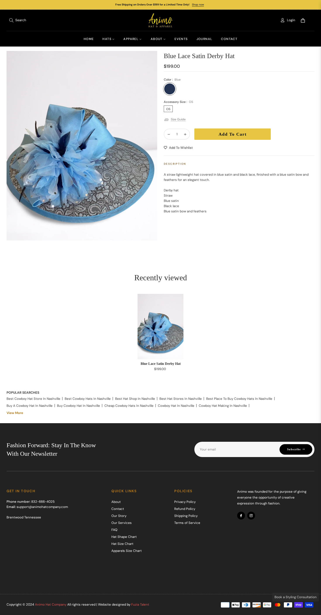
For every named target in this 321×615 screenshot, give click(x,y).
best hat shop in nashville (135, 399)
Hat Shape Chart (124, 537)
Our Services (121, 523)
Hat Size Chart (122, 544)
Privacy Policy (185, 502)
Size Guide (178, 119)
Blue (169, 88)
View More (15, 413)
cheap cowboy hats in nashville (129, 406)
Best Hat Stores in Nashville (180, 399)
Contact (117, 509)
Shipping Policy (186, 516)
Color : (172, 79)
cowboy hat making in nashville (223, 406)
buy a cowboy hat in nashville (30, 406)
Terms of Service (187, 523)
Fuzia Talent (140, 604)
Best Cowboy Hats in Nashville (88, 399)
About (116, 502)
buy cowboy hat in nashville (78, 406)
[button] (18, 20)
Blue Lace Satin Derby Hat (161, 364)
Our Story (118, 516)
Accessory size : (178, 102)
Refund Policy (184, 509)
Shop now (198, 4)
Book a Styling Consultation (295, 597)
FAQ (114, 530)
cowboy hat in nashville (176, 406)
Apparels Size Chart (126, 551)
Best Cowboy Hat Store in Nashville (33, 399)
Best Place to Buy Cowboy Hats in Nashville (239, 399)
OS (168, 109)
